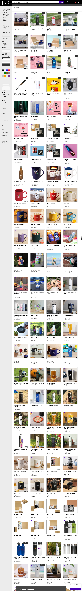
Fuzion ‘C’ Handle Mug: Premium (20, 203)
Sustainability (4, 135)
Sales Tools (4, 131)
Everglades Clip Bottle (68, 405)
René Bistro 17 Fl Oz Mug (52, 203)
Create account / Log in (75, 588)
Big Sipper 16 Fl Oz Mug (19, 224)
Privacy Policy (24, 587)
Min (2, 58)
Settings (19, 589)
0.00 (2, 56)
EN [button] (78, 2)
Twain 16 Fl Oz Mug (67, 203)
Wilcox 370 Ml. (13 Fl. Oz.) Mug (53, 493)
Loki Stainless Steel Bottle (52, 405)
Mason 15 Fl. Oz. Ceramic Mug (53, 359)
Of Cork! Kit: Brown (18, 514)
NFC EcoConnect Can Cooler (53, 245)
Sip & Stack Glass (34, 315)
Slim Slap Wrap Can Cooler (20, 268)
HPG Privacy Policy (5, 142)
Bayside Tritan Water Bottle (36, 405)
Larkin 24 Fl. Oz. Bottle (35, 337)
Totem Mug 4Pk (34, 50)
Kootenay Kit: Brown (35, 514)
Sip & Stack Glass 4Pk (68, 50)
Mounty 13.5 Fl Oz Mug (35, 224)
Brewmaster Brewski (51, 383)
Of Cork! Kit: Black (34, 138)
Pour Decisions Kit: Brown (69, 514)
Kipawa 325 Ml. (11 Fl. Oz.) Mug (70, 493)
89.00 (9, 56)
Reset (6, 64)
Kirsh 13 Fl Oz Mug (67, 224)
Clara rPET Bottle (34, 116)
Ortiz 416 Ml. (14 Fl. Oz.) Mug (20, 50)
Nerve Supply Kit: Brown (52, 471)
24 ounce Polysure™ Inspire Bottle (21, 383)
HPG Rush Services (5, 128)
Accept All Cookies (30, 589)
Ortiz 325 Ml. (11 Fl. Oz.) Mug (19, 28)
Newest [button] (74, 10)
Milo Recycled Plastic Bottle (52, 71)
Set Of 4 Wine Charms (35, 71)
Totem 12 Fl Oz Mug (35, 245)
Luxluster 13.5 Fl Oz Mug (52, 224)
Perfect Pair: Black (67, 138)
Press (3, 139)
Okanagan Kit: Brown (35, 535)
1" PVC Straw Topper (18, 138)
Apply (6, 65)
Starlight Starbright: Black (36, 159)
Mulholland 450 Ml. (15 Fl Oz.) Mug (37, 493)
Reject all (24, 589)
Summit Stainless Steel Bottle (20, 427)
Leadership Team (5, 132)
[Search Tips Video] (65, 2)
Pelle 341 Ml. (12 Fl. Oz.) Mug (19, 493)
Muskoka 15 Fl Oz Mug (35, 203)
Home (14, 7)
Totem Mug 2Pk (50, 50)
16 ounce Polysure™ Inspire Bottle (37, 383)
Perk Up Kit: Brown (50, 514)
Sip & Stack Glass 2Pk (18, 71)
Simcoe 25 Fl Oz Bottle (52, 337)
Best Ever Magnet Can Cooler (37, 268)
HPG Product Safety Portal (5, 137)
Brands (3, 129)
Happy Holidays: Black (18, 159)
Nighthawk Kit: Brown (51, 535)
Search (61, 2)
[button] (14, 2)
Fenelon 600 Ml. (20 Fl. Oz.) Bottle (54, 557)
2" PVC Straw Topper (51, 116)
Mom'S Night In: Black (51, 159)
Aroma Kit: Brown (17, 535)
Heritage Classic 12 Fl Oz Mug (20, 245)
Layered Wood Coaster (36, 427)
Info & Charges (4, 141)
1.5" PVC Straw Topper (68, 116)
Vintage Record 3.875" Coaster (20, 337)
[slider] (2, 57)
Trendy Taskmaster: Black (52, 138)
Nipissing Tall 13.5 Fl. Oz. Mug (20, 359)
